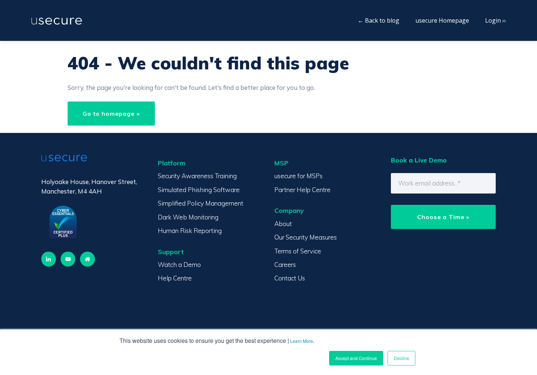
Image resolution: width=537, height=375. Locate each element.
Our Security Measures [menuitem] (305, 237)
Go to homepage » (111, 113)
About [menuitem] (283, 223)
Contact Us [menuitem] (289, 278)
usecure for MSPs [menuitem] (298, 176)
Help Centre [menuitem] (175, 278)
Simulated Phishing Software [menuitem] (199, 190)
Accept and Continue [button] (356, 358)
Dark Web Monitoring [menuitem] (188, 217)
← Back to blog (378, 20)
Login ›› (495, 20)
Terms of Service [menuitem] (297, 251)
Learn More (301, 341)
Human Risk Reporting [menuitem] (190, 230)
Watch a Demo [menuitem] (179, 264)
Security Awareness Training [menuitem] (197, 176)
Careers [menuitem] (285, 264)
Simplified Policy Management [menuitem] (200, 203)
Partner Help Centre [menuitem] (302, 190)
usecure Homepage (442, 20)
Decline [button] (401, 358)
